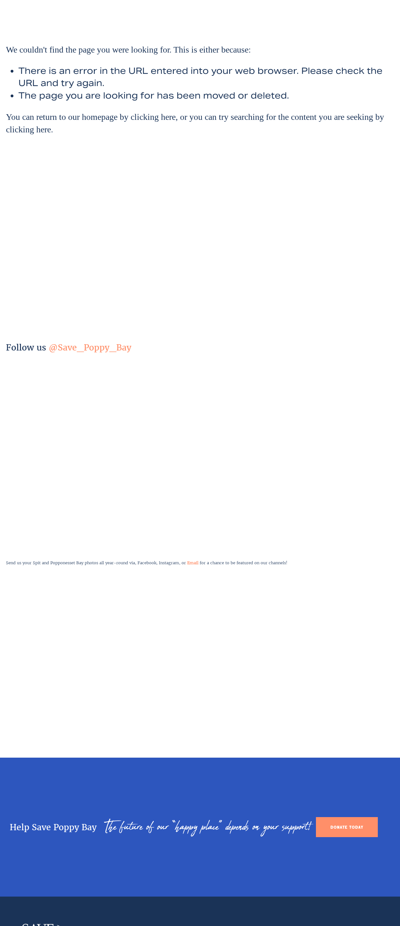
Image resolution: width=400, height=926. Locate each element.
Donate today (346, 827)
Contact (361, 17)
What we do (195, 17)
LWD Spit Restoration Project (251, 17)
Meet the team (157, 17)
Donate (386, 17)
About (126, 17)
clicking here (153, 117)
